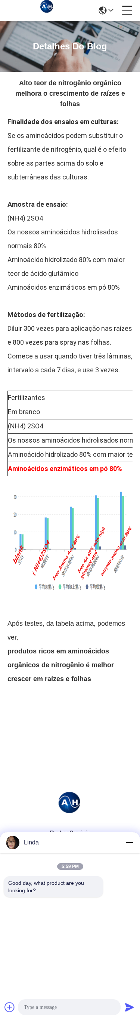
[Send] (130, 1007)
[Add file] (9, 1007)
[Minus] (129, 842)
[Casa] (70, 811)
